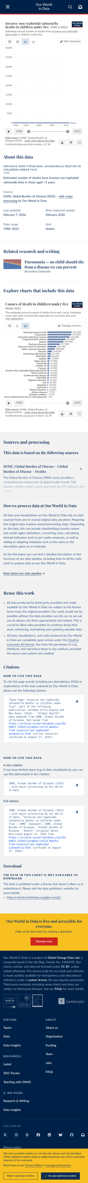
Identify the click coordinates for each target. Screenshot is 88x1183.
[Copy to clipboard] (72, 701)
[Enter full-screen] (79, 142)
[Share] (70, 142)
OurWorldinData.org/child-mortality (23, 144)
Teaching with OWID (17, 1082)
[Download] (62, 142)
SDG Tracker (11, 1073)
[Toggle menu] (7, 7)
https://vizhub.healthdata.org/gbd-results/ (34, 897)
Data (6, 1036)
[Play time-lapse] (8, 131)
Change (71, 325)
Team (49, 1054)
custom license (37, 980)
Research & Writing (16, 1101)
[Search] (70, 6)
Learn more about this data (40, 140)
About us (52, 1027)
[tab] (10, 42)
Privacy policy (12, 1147)
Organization (54, 1036)
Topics (7, 1027)
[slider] (28, 131)
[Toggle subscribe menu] (80, 7)
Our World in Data (44, 6)
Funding (51, 1045)
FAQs (58, 989)
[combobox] (70, 6)
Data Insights (12, 1045)
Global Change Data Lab (63, 957)
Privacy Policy (33, 1165)
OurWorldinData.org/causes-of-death (24, 416)
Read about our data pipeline (22, 573)
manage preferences (58, 1165)
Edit (72, 41)
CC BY (47, 144)
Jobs (49, 1063)
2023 (77, 131)
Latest (7, 1064)
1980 (19, 131)
